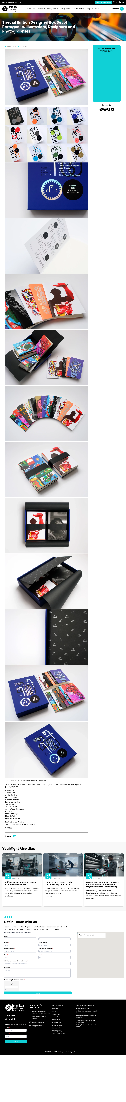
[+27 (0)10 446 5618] (30, 1022)
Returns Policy (56, 1028)
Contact (55, 1017)
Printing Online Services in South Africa (86, 1026)
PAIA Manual (56, 1020)
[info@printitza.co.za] (30, 1026)
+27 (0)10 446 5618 (38, 1022)
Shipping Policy (57, 1031)
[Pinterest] (120, 2)
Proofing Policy (57, 1025)
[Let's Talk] (122, 9)
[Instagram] (114, 2)
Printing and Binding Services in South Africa (86, 1016)
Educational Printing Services (85, 1005)
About (54, 1011)
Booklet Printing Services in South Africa (86, 1012)
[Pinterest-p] (108, 109)
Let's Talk (115, 9)
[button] (14, 836)
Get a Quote (56, 1014)
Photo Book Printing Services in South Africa (85, 1021)
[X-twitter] (117, 2)
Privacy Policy (56, 1022)
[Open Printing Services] (58, 9)
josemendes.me (28, 824)
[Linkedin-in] (123, 2)
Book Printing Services (83, 1008)
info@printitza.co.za (38, 1026)
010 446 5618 (16, 2)
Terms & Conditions (58, 1033)
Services (55, 1009)
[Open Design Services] (72, 9)
